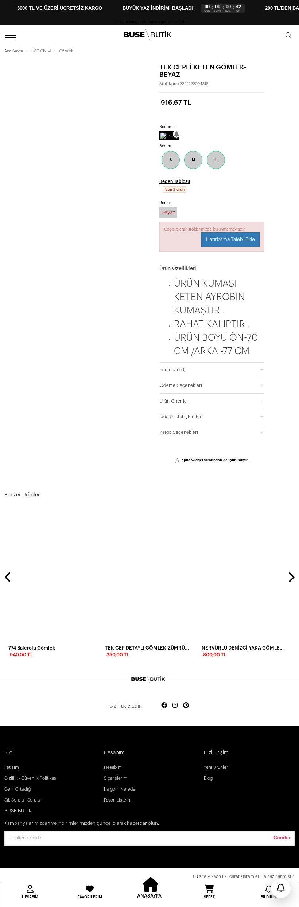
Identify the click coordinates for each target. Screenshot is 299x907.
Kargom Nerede (119, 789)
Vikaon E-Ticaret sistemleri (233, 876)
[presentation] (8, 578)
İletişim (11, 767)
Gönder (282, 837)
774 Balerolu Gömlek (31, 648)
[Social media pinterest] (186, 706)
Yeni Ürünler (216, 767)
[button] (211, 378)
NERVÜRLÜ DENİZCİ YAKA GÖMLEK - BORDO (244, 648)
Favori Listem (117, 800)
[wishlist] (91, 517)
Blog (208, 778)
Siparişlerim (115, 778)
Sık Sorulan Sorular (22, 800)
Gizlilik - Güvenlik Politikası (30, 778)
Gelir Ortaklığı (18, 789)
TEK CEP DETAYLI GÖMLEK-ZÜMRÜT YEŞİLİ (147, 648)
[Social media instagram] (175, 706)
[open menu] (11, 36)
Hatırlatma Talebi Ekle (230, 248)
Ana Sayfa (13, 51)
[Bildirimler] (281, 888)
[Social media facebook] (164, 706)
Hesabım (113, 767)
